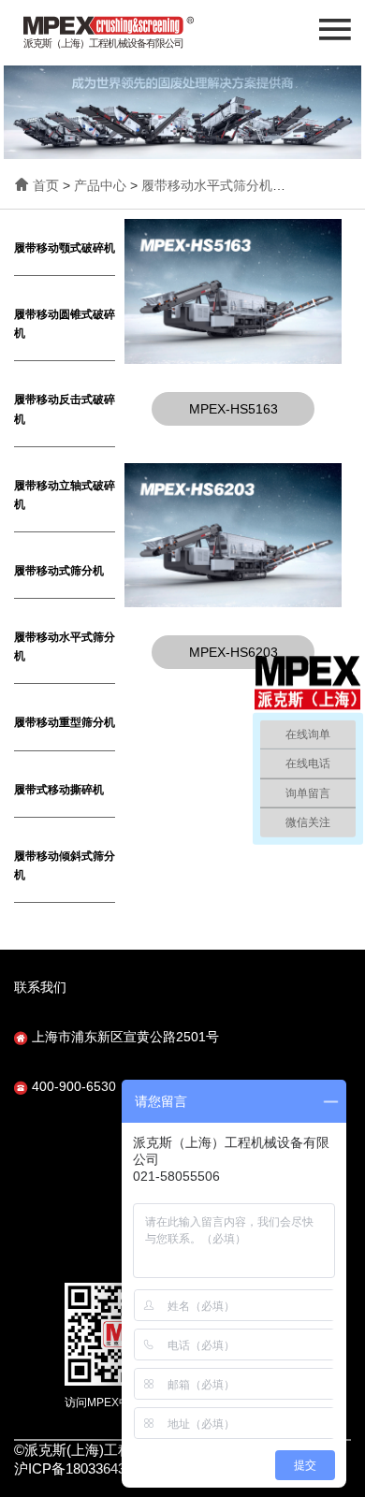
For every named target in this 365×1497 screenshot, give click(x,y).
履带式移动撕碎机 (59, 789)
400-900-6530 (72, 1086)
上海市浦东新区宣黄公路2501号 (123, 1036)
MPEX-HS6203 (233, 652)
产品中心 (100, 185)
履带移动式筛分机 (59, 570)
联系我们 (40, 987)
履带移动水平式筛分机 (206, 185)
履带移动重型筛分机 (64, 722)
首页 (46, 185)
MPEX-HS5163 (233, 408)
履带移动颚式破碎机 (64, 247)
